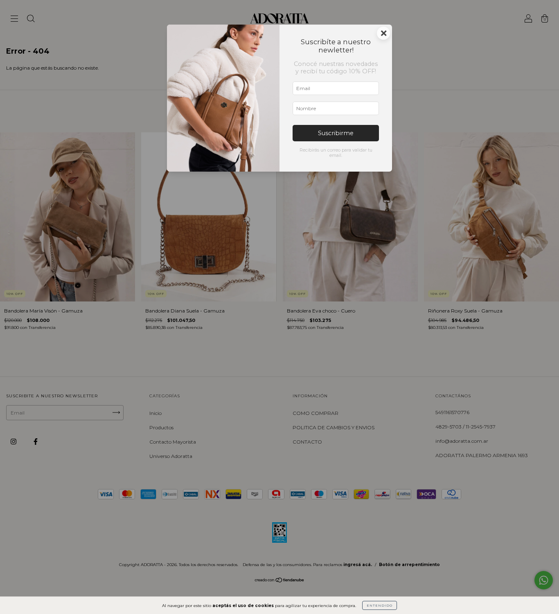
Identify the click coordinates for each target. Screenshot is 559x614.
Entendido (379, 605)
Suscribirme (336, 133)
